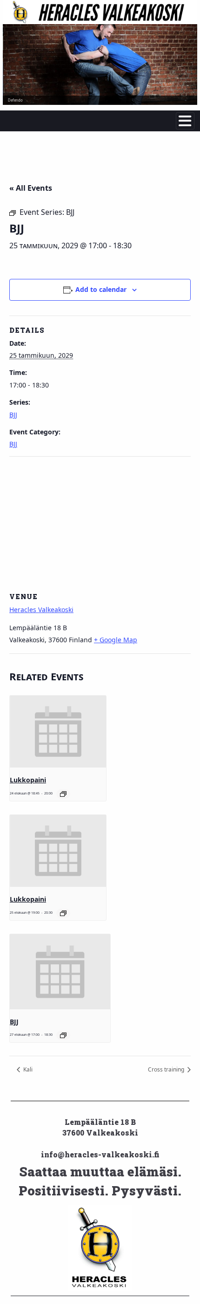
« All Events (30, 188)
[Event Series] (63, 794)
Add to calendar (101, 289)
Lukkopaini (28, 779)
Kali (27, 1069)
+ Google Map (115, 639)
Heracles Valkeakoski (41, 609)
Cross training (167, 1069)
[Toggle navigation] (185, 120)
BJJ (13, 414)
